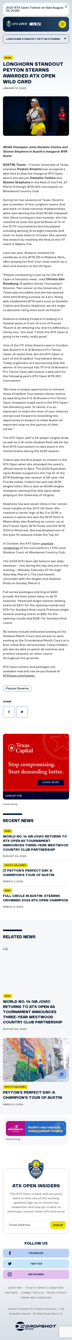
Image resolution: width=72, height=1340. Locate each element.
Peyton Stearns (17, 688)
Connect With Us (32, 1292)
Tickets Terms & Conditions (44, 1287)
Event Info (15, 1287)
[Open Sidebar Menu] (62, 24)
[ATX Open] (24, 24)
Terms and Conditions (36, 1297)
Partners (11, 1292)
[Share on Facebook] (9, 712)
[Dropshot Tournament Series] (36, 1326)
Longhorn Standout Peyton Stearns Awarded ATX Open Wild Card (33, 40)
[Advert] (36, 766)
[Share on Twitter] (22, 712)
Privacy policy (57, 1292)
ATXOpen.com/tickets (19, 676)
